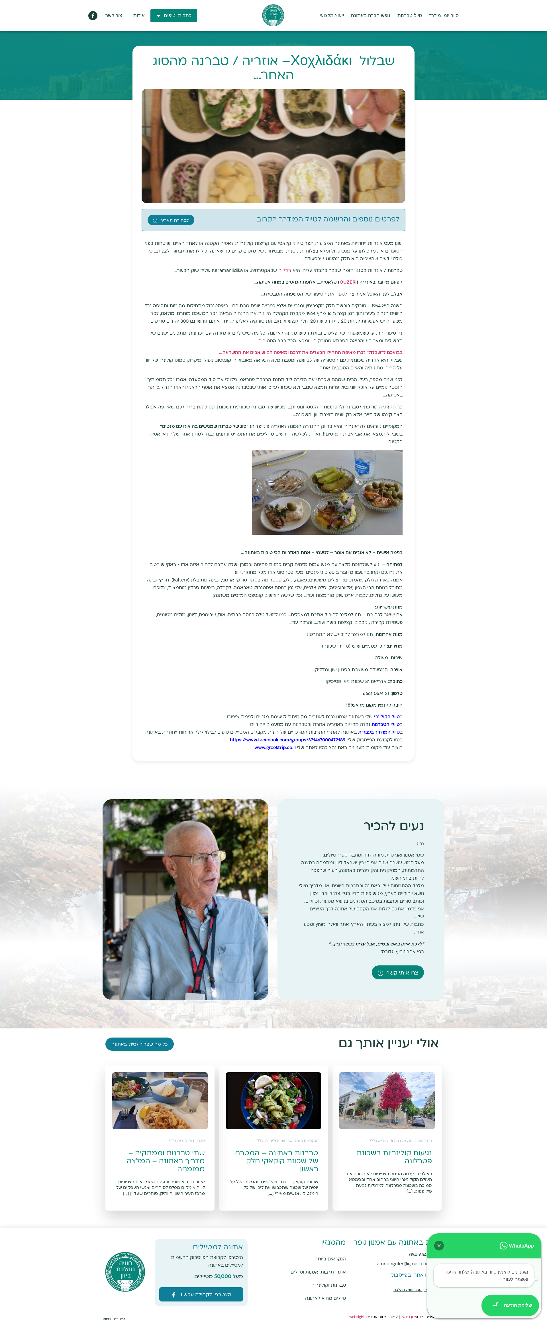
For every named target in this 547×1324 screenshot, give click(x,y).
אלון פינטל (409, 1317)
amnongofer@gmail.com (403, 1264)
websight (357, 1317)
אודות (139, 15)
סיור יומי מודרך (444, 15)
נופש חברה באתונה (370, 15)
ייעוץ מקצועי (332, 15)
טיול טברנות (409, 15)
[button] (439, 1245)
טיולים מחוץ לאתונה (325, 1298)
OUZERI (348, 282)
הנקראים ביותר (330, 1259)
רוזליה (285, 271)
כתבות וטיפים (177, 15)
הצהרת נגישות (114, 1319)
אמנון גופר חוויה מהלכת (411, 1290)
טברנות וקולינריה (328, 1285)
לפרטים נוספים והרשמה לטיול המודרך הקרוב (328, 219)
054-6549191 (422, 1255)
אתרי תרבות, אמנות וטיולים (318, 1272)
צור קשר (113, 15)
